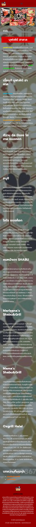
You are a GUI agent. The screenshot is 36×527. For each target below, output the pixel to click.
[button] (21, 3)
